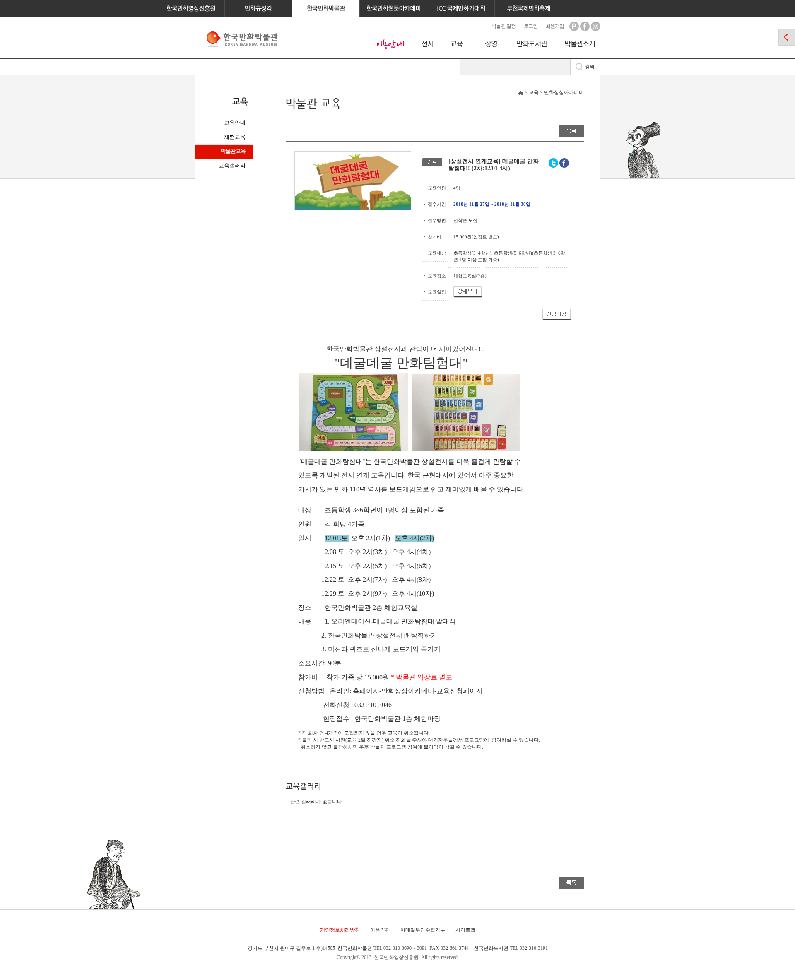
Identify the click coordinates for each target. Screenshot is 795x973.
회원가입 (555, 26)
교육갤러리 (232, 165)
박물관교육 (233, 151)
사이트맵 (465, 930)
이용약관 (380, 930)
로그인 (530, 26)
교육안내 (235, 123)
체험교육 (235, 137)
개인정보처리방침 (340, 930)
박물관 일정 (503, 26)
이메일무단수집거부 (422, 930)
